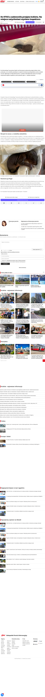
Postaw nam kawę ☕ (30, 22)
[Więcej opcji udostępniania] (40, 203)
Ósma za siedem (15, 648)
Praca (37, 1)
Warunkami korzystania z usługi (12, 260)
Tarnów (8, 650)
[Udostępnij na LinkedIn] (11, 203)
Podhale (8, 645)
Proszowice (9, 646)
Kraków (2, 640)
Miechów (2, 652)
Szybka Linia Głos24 (30, 1)
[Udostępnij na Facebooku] (4, 203)
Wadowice (9, 652)
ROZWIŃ (22, 130)
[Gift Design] (40, 644)
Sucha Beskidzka (9, 649)
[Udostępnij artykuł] (43, 22)
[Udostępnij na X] (26, 203)
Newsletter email (25, 640)
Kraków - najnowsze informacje (11, 290)
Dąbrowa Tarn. (2, 647)
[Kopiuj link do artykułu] (33, 203)
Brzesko (2, 643)
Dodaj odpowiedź (36, 249)
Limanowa (3, 650)
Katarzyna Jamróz (5, 23)
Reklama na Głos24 (25, 642)
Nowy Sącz (9, 640)
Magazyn (13, 640)
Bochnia (2, 642)
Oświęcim (9, 643)
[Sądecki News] (40, 641)
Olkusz (8, 642)
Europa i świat (6, 436)
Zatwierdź (5, 263)
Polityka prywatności (26, 643)
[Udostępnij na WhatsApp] (18, 203)
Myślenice (3, 653)
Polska (3, 421)
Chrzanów (3, 645)
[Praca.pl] (35, 641)
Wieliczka (8, 653)
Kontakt (23, 645)
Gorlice (2, 649)
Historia (17, 1)
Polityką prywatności (21, 260)
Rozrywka (22, 1)
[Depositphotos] (35, 644)
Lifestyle (13, 642)
